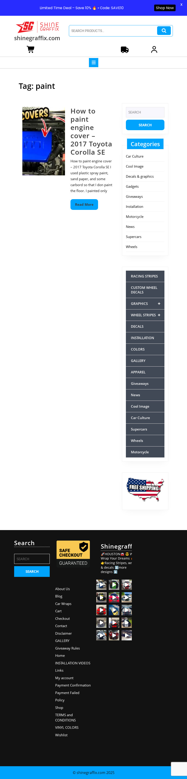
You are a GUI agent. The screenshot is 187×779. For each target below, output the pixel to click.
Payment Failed (67, 692)
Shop (59, 707)
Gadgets (132, 186)
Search (164, 30)
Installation (134, 206)
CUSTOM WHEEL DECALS (144, 289)
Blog (58, 596)
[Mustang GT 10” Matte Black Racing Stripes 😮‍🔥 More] (101, 623)
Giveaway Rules (67, 648)
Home (60, 655)
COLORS (138, 349)
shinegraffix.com (37, 38)
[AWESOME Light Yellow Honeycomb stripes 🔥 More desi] (101, 597)
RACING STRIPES (144, 276)
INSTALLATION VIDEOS (72, 663)
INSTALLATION (142, 337)
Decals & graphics (140, 176)
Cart (58, 611)
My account (64, 678)
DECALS (137, 326)
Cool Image (134, 166)
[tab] (93, 62)
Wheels (131, 246)
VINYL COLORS (66, 727)
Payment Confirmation (73, 685)
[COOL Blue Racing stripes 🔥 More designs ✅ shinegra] (101, 585)
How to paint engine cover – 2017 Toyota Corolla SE (91, 131)
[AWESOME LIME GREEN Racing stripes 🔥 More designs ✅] (114, 585)
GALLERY (138, 360)
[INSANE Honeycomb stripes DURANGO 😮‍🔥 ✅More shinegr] (114, 597)
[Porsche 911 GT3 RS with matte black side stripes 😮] (127, 635)
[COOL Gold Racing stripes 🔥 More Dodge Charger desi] (114, 610)
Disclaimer (63, 633)
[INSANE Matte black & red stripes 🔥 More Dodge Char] (114, 635)
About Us (62, 588)
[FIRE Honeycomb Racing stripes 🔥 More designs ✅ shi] (127, 585)
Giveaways (134, 196)
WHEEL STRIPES (145, 315)
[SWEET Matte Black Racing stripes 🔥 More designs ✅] (101, 610)
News (130, 226)
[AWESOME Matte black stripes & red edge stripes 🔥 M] (127, 610)
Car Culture (134, 156)
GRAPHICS (145, 303)
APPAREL (138, 372)
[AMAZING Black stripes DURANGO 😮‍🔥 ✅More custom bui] (101, 635)
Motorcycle (134, 216)
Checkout (62, 618)
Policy (60, 700)
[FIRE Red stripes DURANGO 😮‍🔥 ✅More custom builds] (114, 623)
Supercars (133, 236)
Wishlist (61, 735)
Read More (86, 206)
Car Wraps (63, 603)
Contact (61, 625)
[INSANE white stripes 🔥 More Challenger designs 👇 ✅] (127, 623)
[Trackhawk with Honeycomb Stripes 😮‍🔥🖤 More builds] (127, 597)
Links (59, 670)
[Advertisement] (155, 607)
